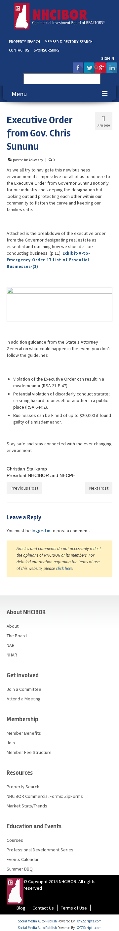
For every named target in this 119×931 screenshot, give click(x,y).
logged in (41, 531)
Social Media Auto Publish (37, 921)
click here (64, 568)
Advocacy (36, 160)
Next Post (98, 488)
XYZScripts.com (89, 921)
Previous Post (24, 488)
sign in (107, 58)
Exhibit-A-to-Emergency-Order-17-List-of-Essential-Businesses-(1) (49, 259)
